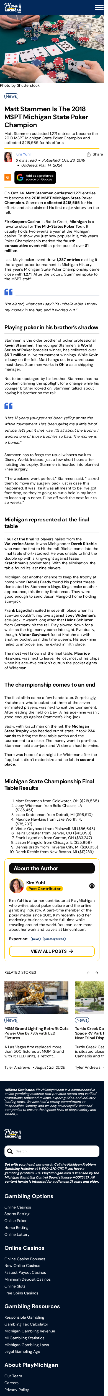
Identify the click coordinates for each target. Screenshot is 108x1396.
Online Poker (15, 1220)
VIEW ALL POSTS (49, 951)
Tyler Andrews (17, 1067)
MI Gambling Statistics (24, 1338)
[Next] (96, 973)
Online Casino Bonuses (24, 1259)
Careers (11, 1383)
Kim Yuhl (23, 154)
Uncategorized (54, 939)
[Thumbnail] (36, 997)
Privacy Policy (16, 1389)
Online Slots (14, 1286)
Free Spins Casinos (21, 1293)
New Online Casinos (22, 1265)
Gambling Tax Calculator (26, 1324)
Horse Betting (16, 1227)
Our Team (13, 1376)
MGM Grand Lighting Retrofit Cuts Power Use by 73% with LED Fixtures (36, 1033)
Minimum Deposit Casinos (27, 1279)
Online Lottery (17, 1234)
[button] (99, 7)
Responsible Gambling (24, 1317)
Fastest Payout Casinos (25, 1272)
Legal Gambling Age (22, 1351)
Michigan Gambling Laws (26, 1345)
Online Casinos (17, 1207)
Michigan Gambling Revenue (29, 1331)
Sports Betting (17, 1214)
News (11, 96)
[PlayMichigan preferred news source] (35, 177)
